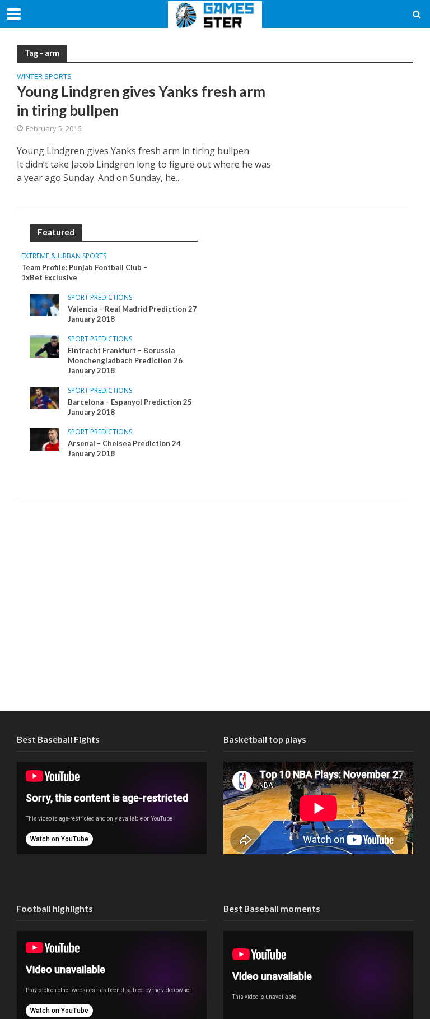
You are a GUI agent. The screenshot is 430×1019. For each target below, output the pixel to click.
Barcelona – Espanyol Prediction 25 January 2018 (130, 406)
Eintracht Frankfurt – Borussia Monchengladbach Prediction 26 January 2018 (125, 360)
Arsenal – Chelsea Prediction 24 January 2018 (124, 448)
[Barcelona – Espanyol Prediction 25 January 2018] (44, 397)
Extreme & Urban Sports (63, 256)
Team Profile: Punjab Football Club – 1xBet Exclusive (84, 272)
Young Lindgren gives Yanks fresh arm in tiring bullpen (141, 100)
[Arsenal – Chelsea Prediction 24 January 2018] (44, 438)
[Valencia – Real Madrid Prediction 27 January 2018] (44, 304)
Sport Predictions (100, 298)
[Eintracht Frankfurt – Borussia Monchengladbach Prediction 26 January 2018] (44, 345)
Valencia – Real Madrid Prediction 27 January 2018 (132, 313)
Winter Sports (44, 77)
